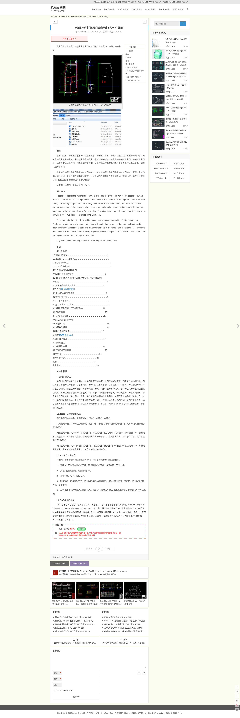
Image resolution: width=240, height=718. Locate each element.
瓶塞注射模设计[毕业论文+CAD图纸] (118, 617)
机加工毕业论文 (100, 2)
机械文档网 (58, 7)
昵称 (57, 673)
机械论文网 (96, 9)
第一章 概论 (130, 64)
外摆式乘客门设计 (67, 289)
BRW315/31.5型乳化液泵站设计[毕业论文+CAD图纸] (124, 621)
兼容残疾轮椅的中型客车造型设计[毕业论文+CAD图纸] (75, 624)
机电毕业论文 (150, 9)
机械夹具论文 (164, 9)
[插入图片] (144, 672)
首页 (55, 17)
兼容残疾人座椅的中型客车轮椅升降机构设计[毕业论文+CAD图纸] (87, 604)
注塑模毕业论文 (182, 2)
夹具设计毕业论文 (114, 2)
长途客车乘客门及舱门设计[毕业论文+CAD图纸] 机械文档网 (92, 574)
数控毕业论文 (178, 9)
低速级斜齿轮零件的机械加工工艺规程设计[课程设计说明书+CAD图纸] (131, 628)
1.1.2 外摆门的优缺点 (133, 77)
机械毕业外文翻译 (161, 168)
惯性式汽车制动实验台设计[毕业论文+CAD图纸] (73, 617)
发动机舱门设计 (66, 335)
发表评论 (104, 32)
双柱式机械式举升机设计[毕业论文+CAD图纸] (72, 631)
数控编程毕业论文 (129, 2)
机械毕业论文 (109, 9)
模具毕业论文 (123, 9)
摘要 (127, 54)
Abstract (129, 57)
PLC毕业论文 (143, 2)
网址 (56, 685)
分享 (108, 549)
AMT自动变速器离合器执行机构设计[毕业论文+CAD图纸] (176, 65)
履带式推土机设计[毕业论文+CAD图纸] (69, 628)
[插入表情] (139, 672)
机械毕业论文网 (63, 713)
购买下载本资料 (69, 39)
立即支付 (81, 529)
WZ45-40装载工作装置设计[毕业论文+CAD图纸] (122, 624)
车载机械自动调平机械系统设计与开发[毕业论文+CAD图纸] (176, 76)
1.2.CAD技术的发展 (133, 80)
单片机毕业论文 (155, 2)
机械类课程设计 (161, 173)
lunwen (109, 571)
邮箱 (57, 679)
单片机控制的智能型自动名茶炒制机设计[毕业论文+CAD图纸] (127, 631)
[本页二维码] (237, 710)
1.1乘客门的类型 (132, 67)
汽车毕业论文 (137, 9)
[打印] (121, 32)
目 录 (127, 61)
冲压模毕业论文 (169, 2)
